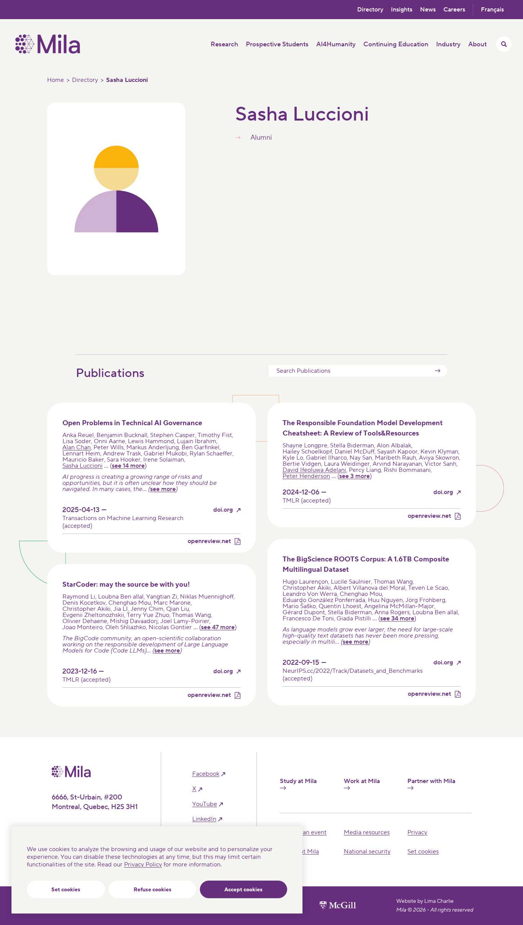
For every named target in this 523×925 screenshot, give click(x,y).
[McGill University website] (338, 905)
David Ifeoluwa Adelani (314, 470)
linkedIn (204, 819)
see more (163, 489)
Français (492, 9)
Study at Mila (298, 781)
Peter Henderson (306, 476)
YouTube (204, 804)
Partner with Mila (431, 781)
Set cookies (65, 889)
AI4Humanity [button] (336, 44)
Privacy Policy (143, 864)
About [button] (477, 44)
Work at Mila (362, 781)
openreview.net (209, 541)
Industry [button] (448, 44)
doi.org (223, 510)
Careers (454, 9)
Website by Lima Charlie (425, 901)
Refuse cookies (153, 889)
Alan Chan (76, 447)
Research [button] (224, 44)
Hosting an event (303, 832)
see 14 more (128, 466)
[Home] (47, 51)
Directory (370, 9)
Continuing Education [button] (395, 44)
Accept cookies (243, 889)
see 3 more (354, 476)
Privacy (417, 832)
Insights (401, 9)
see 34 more (397, 618)
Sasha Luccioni (82, 466)
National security (367, 851)
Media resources (367, 832)
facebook (205, 774)
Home (55, 80)
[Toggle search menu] (504, 44)
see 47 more (218, 627)
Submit (438, 371)
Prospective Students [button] (277, 44)
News (428, 9)
